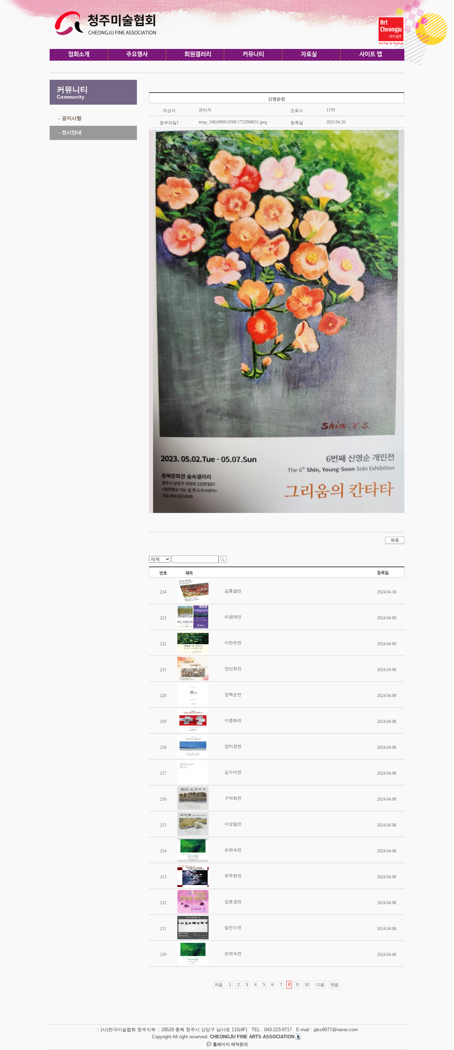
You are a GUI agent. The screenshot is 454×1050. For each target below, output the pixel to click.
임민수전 (233, 927)
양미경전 (233, 746)
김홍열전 (233, 590)
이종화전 (233, 720)
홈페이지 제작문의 (230, 1044)
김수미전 (233, 772)
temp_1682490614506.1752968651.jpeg (233, 122)
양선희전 (233, 668)
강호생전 (233, 901)
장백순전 (233, 694)
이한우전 (233, 642)
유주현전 (233, 875)
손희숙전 (233, 849)
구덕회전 (233, 798)
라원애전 (233, 616)
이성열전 (233, 824)
